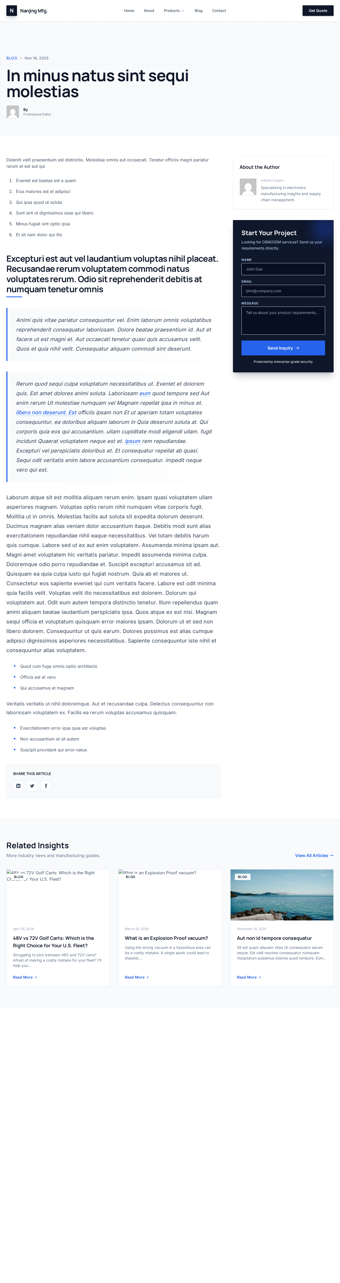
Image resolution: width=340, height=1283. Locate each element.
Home (129, 10)
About (149, 10)
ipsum (132, 441)
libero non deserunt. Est (46, 412)
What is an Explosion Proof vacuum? (166, 938)
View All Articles (311, 855)
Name (246, 260)
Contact (219, 10)
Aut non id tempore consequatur (274, 938)
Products (172, 10)
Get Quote (318, 10)
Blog (199, 10)
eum (144, 393)
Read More (23, 977)
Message (249, 303)
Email (246, 281)
